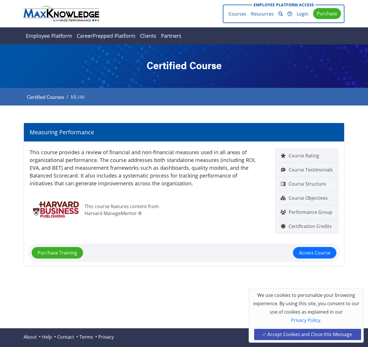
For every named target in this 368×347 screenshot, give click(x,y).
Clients (148, 35)
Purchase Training (57, 253)
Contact (65, 337)
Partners (171, 35)
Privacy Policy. (306, 320)
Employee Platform (49, 35)
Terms (86, 337)
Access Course (314, 253)
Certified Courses (45, 96)
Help (47, 337)
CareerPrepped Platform (106, 35)
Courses (237, 14)
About (30, 337)
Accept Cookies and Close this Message (309, 334)
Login (302, 14)
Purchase (327, 13)
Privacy (106, 337)
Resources (262, 14)
